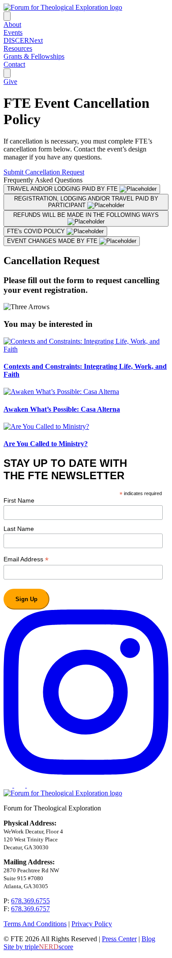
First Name (19, 500)
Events (13, 32)
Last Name (19, 528)
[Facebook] (9, 785)
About (12, 24)
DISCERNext (23, 40)
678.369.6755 (30, 901)
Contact (14, 64)
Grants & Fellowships (34, 56)
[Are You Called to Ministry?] (46, 426)
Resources (18, 48)
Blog (148, 939)
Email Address (26, 559)
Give (10, 81)
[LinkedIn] (20, 785)
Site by (38, 946)
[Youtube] (31, 785)
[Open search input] (7, 73)
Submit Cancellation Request (44, 172)
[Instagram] (86, 772)
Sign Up (26, 599)
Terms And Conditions (35, 924)
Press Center (119, 939)
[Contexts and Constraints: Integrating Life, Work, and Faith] (86, 349)
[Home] (63, 7)
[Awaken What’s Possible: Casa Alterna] (61, 391)
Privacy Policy (91, 924)
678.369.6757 (30, 909)
